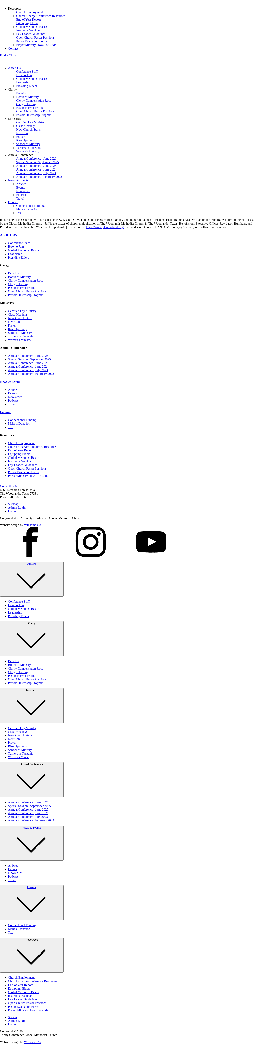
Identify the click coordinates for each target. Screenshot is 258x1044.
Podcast (21, 195)
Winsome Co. (32, 1042)
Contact (13, 48)
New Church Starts (28, 129)
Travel (20, 198)
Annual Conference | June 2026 (36, 158)
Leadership (23, 82)
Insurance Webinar (28, 30)
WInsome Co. (33, 525)
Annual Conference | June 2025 (36, 165)
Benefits (21, 93)
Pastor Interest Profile (29, 107)
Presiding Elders (26, 86)
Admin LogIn (17, 507)
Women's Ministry (27, 151)
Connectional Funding (30, 205)
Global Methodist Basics (31, 26)
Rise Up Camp (25, 140)
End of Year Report (28, 19)
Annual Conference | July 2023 (36, 173)
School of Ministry (28, 144)
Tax (18, 213)
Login (14, 486)
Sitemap (13, 504)
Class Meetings (25, 126)
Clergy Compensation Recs (33, 100)
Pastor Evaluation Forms (31, 41)
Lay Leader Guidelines (30, 34)
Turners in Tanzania (28, 147)
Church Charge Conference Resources (40, 16)
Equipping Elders (27, 23)
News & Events (18, 180)
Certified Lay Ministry (30, 122)
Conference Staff (27, 71)
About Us (14, 68)
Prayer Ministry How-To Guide (36, 45)
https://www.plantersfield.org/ (105, 227)
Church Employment (29, 12)
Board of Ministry (27, 97)
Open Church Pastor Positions (35, 37)
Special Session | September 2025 (37, 162)
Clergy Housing (26, 104)
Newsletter (23, 191)
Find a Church (9, 55)
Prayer (20, 136)
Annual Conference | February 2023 (39, 176)
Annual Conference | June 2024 (36, 169)
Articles (21, 184)
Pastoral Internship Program (33, 115)
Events (20, 187)
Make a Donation (27, 209)
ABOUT (31, 563)
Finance (13, 202)
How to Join (24, 75)
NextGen (22, 133)
